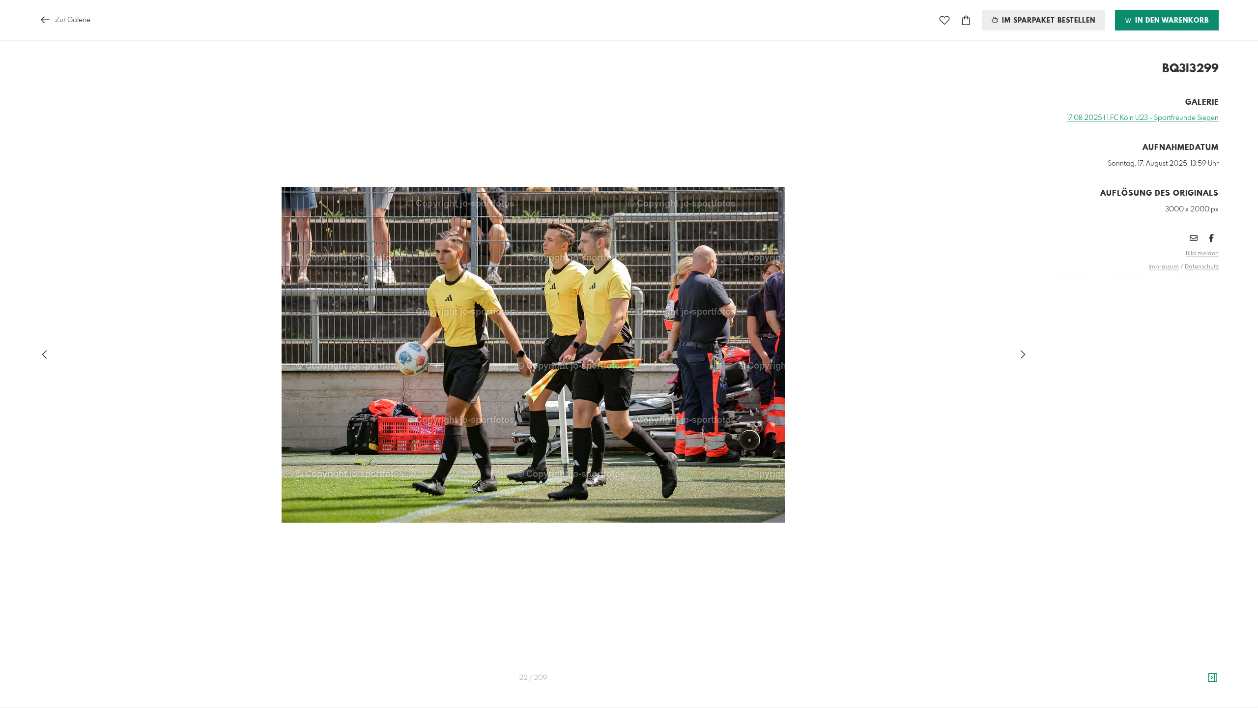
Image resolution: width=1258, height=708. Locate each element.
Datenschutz (1202, 267)
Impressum (1163, 267)
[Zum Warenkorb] (966, 20)
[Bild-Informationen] (1213, 678)
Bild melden (1202, 254)
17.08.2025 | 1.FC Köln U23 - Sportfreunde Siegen (1143, 118)
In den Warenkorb (1171, 20)
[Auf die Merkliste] (944, 20)
